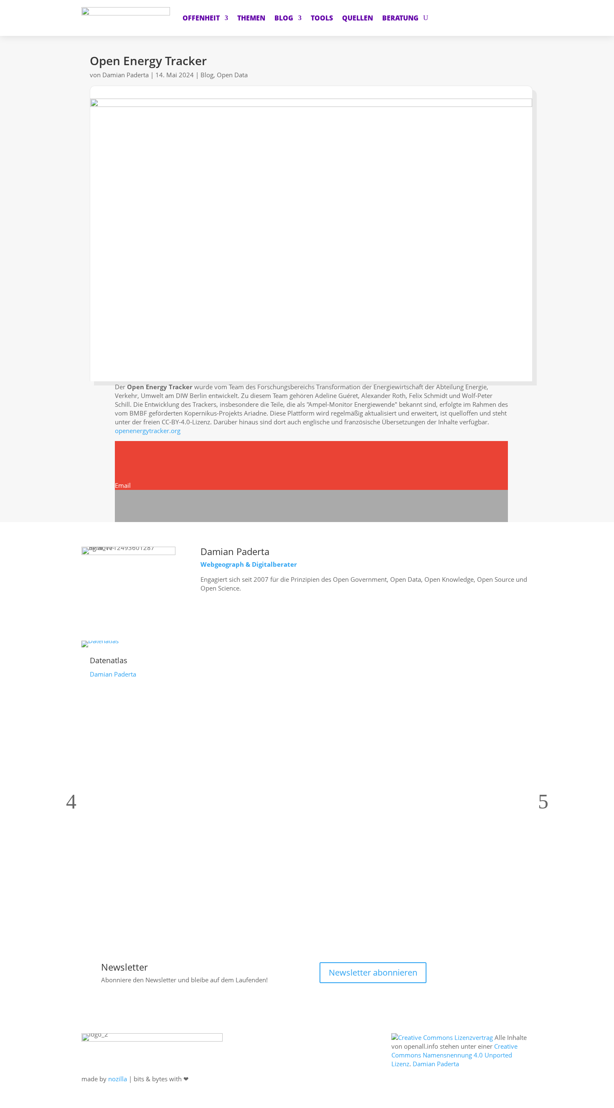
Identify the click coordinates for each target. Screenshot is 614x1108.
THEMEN (251, 18)
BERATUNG (400, 18)
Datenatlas (108, 660)
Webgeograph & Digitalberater (248, 564)
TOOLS (322, 18)
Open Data (232, 75)
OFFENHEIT (201, 18)
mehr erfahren (238, 615)
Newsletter (124, 967)
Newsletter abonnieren (373, 972)
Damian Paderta (125, 75)
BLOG (283, 18)
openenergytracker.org (147, 430)
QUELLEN (357, 18)
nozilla (117, 1079)
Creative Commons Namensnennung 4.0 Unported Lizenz (454, 1055)
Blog (206, 75)
